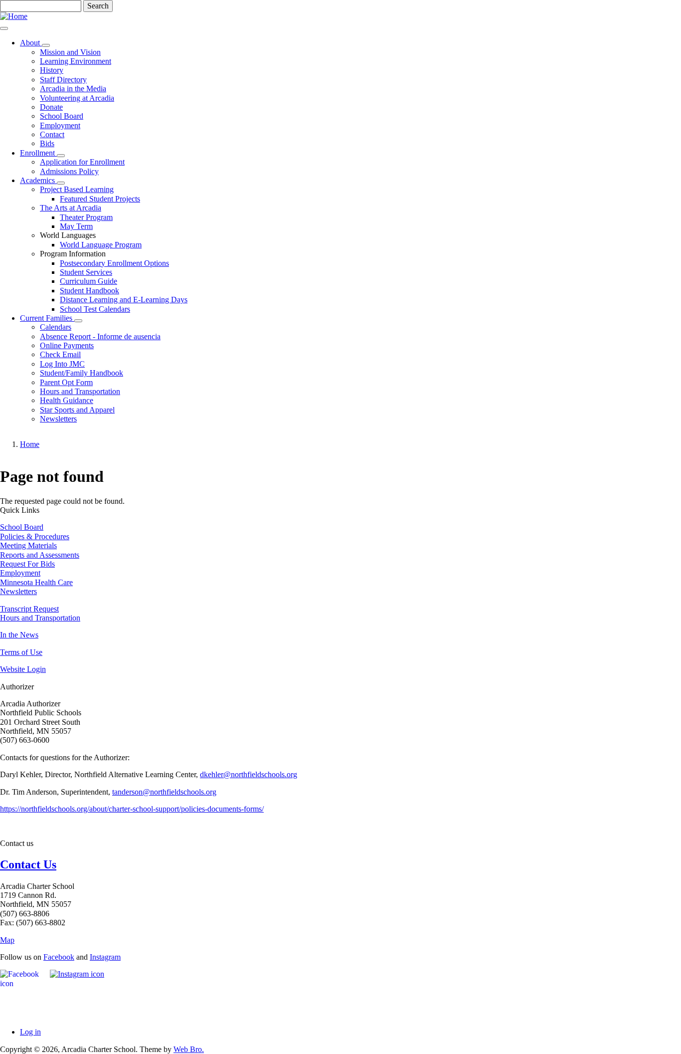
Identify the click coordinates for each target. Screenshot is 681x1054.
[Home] (13, 16)
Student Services (86, 272)
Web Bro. (188, 1049)
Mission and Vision (70, 52)
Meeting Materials (28, 545)
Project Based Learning (77, 189)
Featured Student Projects (100, 199)
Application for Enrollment (82, 162)
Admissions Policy (69, 171)
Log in (30, 1032)
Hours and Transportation (80, 391)
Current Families (47, 318)
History (51, 70)
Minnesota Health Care (36, 582)
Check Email (60, 354)
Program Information (73, 253)
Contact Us (28, 864)
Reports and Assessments (39, 555)
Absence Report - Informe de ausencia (100, 336)
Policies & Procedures (34, 536)
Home (29, 444)
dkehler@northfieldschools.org (248, 774)
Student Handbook (89, 290)
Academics (38, 180)
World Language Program (101, 244)
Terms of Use (21, 652)
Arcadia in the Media (73, 88)
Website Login (23, 669)
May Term (76, 226)
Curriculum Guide (88, 281)
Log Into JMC (62, 364)
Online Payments (67, 345)
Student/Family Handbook (81, 373)
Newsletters (58, 419)
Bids (47, 143)
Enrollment (38, 153)
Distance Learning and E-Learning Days (123, 299)
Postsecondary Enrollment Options (114, 263)
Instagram (105, 957)
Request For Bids (27, 564)
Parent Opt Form (66, 382)
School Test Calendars (95, 309)
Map (7, 940)
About (31, 42)
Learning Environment (75, 61)
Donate (51, 107)
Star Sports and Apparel (77, 410)
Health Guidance (66, 400)
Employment (60, 125)
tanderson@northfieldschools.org (164, 792)
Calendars (55, 327)
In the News (19, 635)
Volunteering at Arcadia (77, 98)
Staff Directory (63, 79)
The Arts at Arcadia (70, 208)
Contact (52, 134)
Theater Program (86, 217)
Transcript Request (29, 609)
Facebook (58, 957)
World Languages (68, 235)
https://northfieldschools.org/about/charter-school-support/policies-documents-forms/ (132, 809)
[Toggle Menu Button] (4, 28)
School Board (61, 116)
